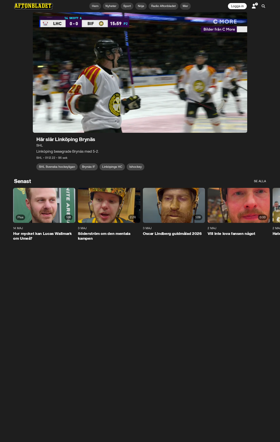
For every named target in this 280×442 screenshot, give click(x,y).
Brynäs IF (88, 167)
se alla (260, 181)
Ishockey (135, 167)
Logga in (237, 6)
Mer (185, 6)
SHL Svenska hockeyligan (57, 167)
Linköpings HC (112, 167)
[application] (140, 72)
